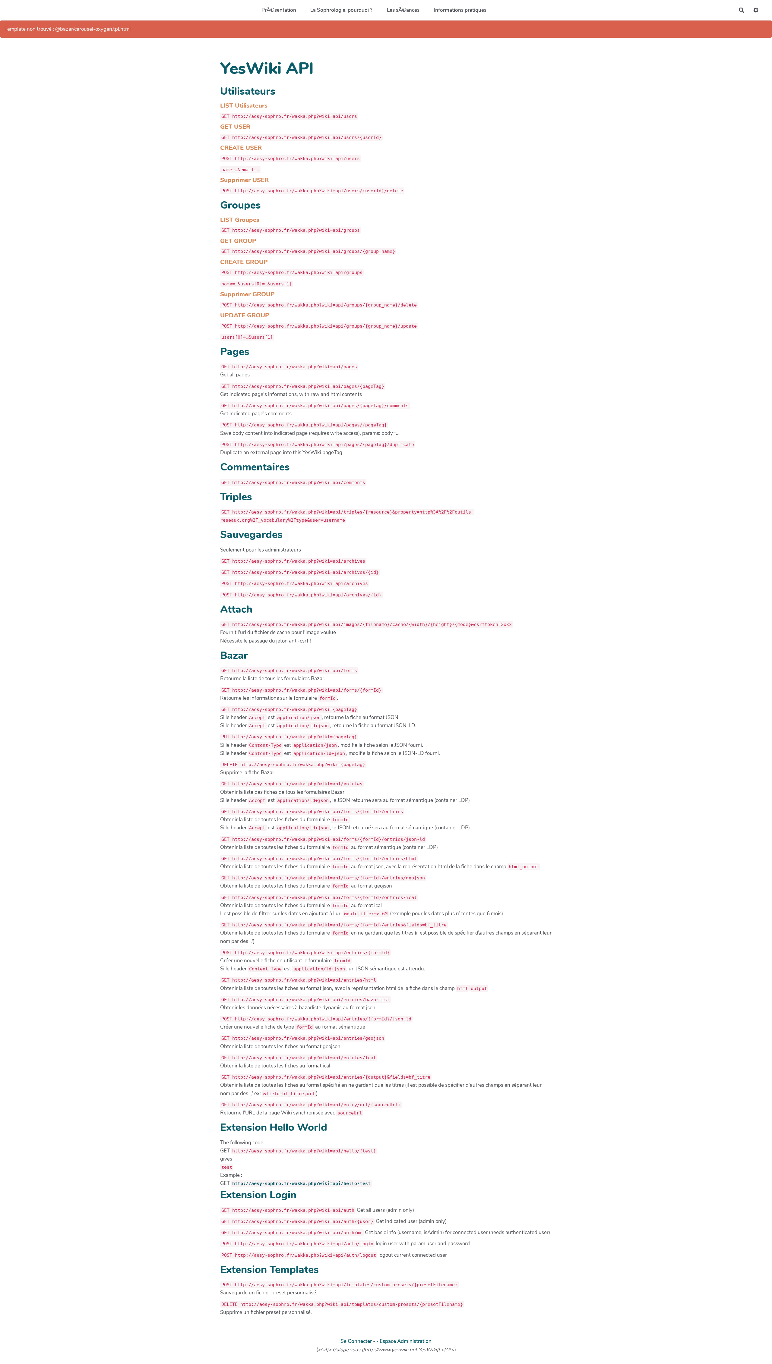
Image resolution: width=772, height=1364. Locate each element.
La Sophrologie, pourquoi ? (341, 10)
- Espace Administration (404, 1341)
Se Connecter (356, 1341)
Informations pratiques (460, 10)
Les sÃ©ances (403, 10)
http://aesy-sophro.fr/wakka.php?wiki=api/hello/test (301, 1183)
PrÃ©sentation (278, 10)
